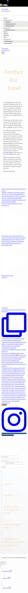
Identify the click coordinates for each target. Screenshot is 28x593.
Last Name (5, 459)
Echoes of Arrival (9, 30)
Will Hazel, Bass (9, 25)
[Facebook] (1, 5)
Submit (3, 467)
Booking (5, 33)
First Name (5, 454)
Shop (4, 37)
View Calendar (8, 550)
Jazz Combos (9, 41)
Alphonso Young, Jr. (10, 24)
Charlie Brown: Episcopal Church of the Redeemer (14, 542)
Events (5, 31)
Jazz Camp (5, 588)
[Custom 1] (7, 5)
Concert (8, 484)
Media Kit (6, 35)
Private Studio (7, 43)
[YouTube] (5, 5)
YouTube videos (8, 152)
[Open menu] (3, 52)
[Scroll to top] (1, 563)
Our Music (5, 578)
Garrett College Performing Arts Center (12, 509)
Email (3, 463)
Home (5, 18)
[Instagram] (3, 5)
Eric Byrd (7, 22)
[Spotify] (6, 5)
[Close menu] (0, 566)
